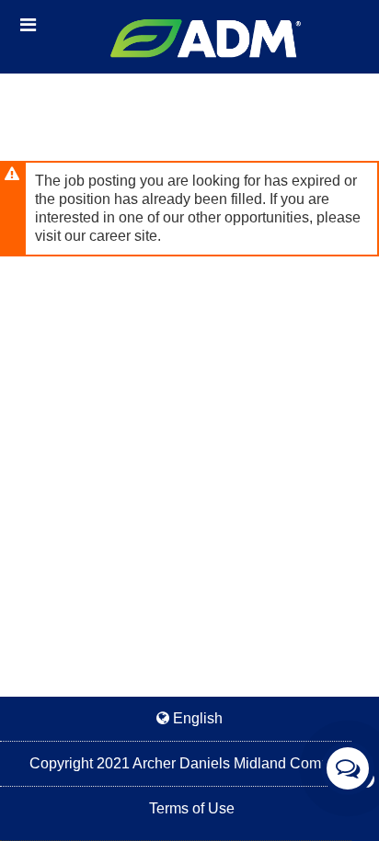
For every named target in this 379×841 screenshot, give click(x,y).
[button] (28, 24)
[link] (189, 763)
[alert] (189, 208)
